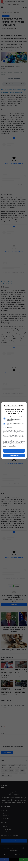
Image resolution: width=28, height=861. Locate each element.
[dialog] (14, 430)
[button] (14, 428)
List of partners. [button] (9, 437)
